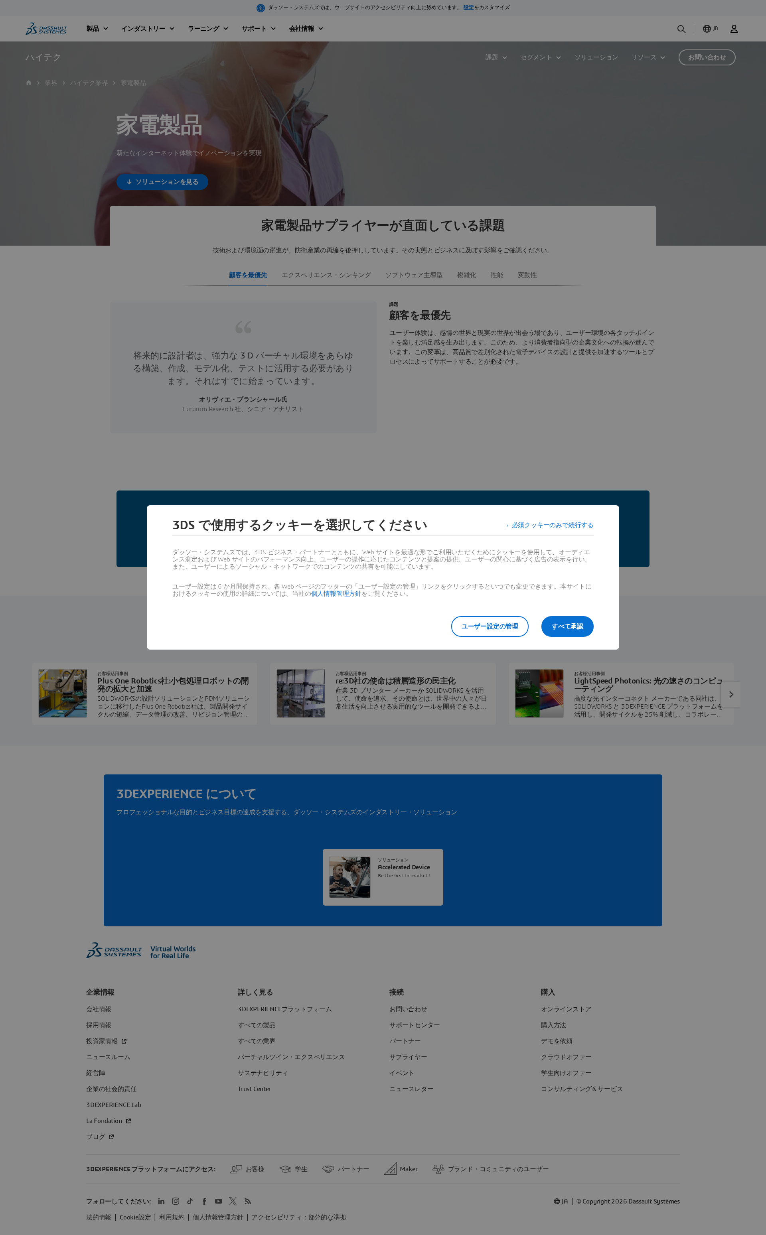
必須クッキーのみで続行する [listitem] (553, 525)
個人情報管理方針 (336, 594)
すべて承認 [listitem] (567, 626)
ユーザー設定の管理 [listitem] (490, 626)
